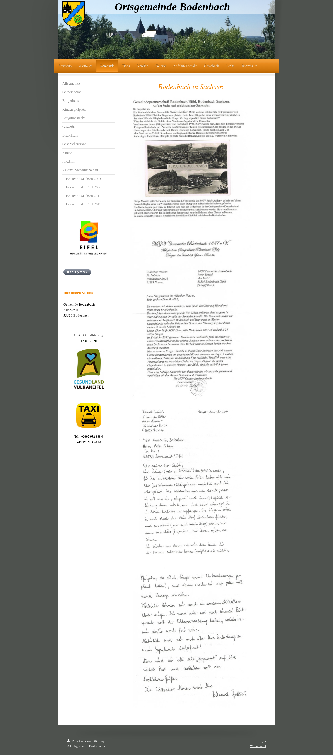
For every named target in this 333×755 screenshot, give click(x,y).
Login (262, 741)
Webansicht (258, 745)
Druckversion (81, 741)
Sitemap (99, 741)
